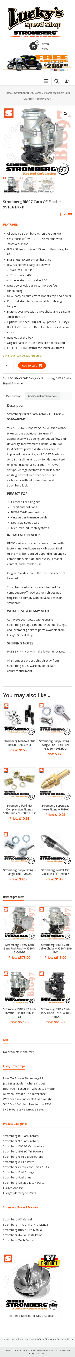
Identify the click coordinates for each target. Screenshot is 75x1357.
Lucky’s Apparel (13, 1188)
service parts (36, 630)
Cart (40, 1339)
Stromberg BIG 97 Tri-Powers (23, 1151)
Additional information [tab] (42, 396)
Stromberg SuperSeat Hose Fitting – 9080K (55, 808)
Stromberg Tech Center (19, 1240)
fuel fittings (58, 625)
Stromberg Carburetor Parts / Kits (26, 1167)
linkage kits (29, 625)
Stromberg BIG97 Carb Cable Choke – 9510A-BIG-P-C (55, 949)
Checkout (50, 1339)
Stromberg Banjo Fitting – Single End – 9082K (19, 872)
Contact (61, 1339)
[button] (65, 113)
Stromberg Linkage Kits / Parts (23, 1182)
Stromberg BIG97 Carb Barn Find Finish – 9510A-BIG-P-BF (19, 949)
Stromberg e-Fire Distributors (23, 1156)
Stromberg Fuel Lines (17, 1177)
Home (8, 93)
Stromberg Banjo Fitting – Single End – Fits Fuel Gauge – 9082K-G (55, 745)
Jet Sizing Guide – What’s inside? (24, 1083)
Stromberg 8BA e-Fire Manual (22, 1230)
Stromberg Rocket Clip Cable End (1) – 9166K (55, 872)
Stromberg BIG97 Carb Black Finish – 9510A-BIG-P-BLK (55, 1013)
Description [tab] (13, 396)
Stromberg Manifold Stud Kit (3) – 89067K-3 (19, 743)
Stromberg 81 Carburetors (21, 1136)
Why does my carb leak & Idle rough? (27, 1099)
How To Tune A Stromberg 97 (23, 1078)
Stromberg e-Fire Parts (18, 1162)
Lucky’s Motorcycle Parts (19, 1193)
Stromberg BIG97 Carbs (28, 93)
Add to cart (29, 365)
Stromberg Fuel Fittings (18, 1172)
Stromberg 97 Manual (17, 1219)
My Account (10, 1339)
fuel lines (44, 625)
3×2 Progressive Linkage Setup (24, 1109)
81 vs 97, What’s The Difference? (25, 1094)
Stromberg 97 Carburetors (21, 1141)
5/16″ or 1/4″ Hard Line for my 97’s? (27, 1104)
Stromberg (18, 383)
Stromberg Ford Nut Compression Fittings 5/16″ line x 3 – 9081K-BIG (19, 810)
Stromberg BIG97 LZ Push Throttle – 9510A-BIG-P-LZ (19, 1013)
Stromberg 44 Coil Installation (22, 1235)
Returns (22, 1339)
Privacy (32, 1339)
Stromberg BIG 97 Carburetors (23, 1146)
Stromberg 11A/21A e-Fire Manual (25, 1224)
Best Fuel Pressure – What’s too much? (29, 1088)
